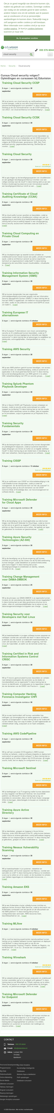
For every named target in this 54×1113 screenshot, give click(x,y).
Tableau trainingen (6, 1087)
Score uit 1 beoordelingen (43, 166)
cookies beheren (35, 29)
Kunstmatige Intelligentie (25, 1068)
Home (3, 66)
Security (12, 66)
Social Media (4, 1080)
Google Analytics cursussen (10, 1099)
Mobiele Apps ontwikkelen (26, 1074)
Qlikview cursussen (7, 1083)
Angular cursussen (6, 1090)
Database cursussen (24, 1080)
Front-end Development (8, 1065)
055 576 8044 (45, 50)
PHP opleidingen (23, 1077)
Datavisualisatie (5, 1074)
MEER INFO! (41, 94)
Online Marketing (6, 1077)
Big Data (3, 1071)
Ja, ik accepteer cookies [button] (27, 38)
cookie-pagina (10, 29)
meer (47, 109)
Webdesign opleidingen (8, 1096)
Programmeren (5, 1068)
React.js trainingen (6, 1093)
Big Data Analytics (23, 1065)
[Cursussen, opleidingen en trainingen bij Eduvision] (9, 48)
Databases (21, 1071)
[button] (24, 32)
